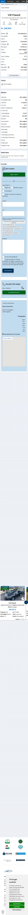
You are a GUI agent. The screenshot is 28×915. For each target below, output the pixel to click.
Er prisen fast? (18, 228)
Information (10, 1)
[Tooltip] (7, 33)
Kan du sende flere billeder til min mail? (12, 226)
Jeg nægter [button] (17, 906)
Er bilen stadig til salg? (8, 228)
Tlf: (3, 210)
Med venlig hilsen (7, 234)
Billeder (3, 1)
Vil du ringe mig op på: (8, 230)
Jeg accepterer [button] (17, 903)
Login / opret (14, 174)
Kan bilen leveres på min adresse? (10, 232)
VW (12, 4)
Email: (4, 201)
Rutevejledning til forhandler (11, 334)
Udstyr (17, 1)
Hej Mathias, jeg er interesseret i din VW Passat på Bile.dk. (13, 222)
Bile (3, 4)
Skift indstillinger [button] (16, 909)
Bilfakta (24, 1)
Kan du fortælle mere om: (8, 224)
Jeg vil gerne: (6, 185)
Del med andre (14, 75)
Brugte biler (8, 4)
